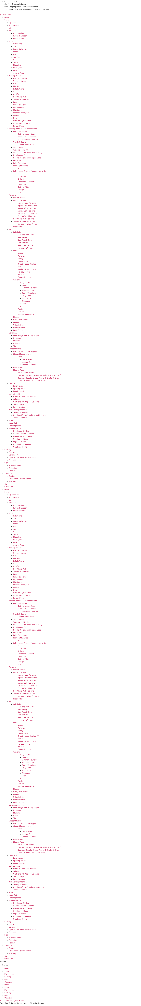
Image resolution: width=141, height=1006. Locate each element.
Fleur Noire (26, 298)
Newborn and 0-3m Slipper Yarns (31, 380)
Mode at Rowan (19, 200)
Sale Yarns (17, 44)
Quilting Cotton (24, 282)
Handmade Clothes (21, 431)
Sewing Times (14, 455)
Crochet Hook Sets (26, 144)
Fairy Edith (26, 296)
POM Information (16, 465)
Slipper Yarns (18, 370)
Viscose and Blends (26, 314)
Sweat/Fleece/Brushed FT (28, 264)
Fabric (11, 229)
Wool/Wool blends (20, 319)
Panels (16, 322)
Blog (6, 463)
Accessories (18, 367)
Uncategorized (15, 426)
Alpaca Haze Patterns (27, 203)
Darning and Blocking (22, 155)
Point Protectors (20, 163)
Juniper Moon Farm (21, 99)
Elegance (26, 301)
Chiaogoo (22, 176)
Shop (6, 20)
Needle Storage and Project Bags (27, 158)
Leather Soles (27, 362)
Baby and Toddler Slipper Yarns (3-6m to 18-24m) (38, 378)
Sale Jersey (22, 237)
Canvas (21, 312)
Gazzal (16, 91)
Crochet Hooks (19, 142)
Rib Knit (21, 274)
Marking (16, 341)
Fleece (16, 317)
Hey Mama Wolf (19, 97)
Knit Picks (22, 184)
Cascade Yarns (19, 81)
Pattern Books (19, 197)
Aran (15, 54)
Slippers (12, 30)
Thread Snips (18, 404)
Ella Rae (16, 86)
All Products (14, 25)
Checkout (8, 982)
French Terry (23, 261)
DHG (15, 83)
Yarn (11, 41)
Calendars (13, 468)
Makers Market (15, 428)
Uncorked (26, 285)
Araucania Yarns (20, 78)
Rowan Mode (18, 126)
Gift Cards (8, 487)
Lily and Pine (18, 107)
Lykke (20, 174)
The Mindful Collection (27, 182)
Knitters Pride (23, 187)
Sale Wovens (23, 243)
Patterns (12, 195)
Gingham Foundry (29, 288)
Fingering (17, 65)
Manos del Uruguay (21, 113)
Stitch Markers (19, 147)
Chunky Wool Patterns (27, 216)
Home (6, 17)
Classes (12, 452)
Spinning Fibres (19, 388)
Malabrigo (17, 110)
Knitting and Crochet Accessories (23, 129)
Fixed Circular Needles (27, 136)
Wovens (16, 280)
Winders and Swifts (21, 150)
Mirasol (16, 115)
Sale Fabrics (18, 232)
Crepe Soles (27, 359)
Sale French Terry (25, 240)
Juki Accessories (20, 418)
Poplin (20, 309)
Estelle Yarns (18, 89)
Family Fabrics (19, 327)
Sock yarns (17, 68)
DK (14, 60)
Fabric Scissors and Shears (24, 396)
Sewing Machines (20, 412)
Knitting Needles (20, 131)
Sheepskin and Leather (22, 354)
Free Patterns (18, 227)
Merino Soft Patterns (26, 211)
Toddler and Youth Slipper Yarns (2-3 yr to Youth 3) (39, 375)
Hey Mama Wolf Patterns (23, 219)
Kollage (21, 190)
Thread (16, 346)
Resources (13, 471)
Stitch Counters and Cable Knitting (27, 152)
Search (3, 961)
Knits (15, 251)
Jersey (20, 258)
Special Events (15, 460)
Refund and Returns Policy (20, 479)
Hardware (17, 338)
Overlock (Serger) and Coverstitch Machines (31, 415)
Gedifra (16, 94)
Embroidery (18, 386)
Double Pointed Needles (28, 139)
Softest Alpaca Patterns (27, 213)
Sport (15, 62)
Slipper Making (15, 349)
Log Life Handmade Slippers (25, 351)
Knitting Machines (20, 166)
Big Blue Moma (19, 441)
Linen (20, 306)
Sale (10, 28)
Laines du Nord (19, 105)
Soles (20, 357)
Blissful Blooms (28, 290)
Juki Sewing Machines (18, 410)
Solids (20, 253)
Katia (15, 102)
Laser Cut (13, 423)
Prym (20, 192)
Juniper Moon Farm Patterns (25, 221)
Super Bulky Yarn (20, 49)
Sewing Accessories (17, 333)
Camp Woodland (29, 293)
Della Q (21, 179)
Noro (15, 118)
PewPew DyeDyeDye (22, 121)
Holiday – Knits (24, 272)
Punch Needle (19, 391)
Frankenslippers (19, 38)
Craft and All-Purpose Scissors (26, 402)
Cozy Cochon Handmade (23, 434)
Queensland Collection (22, 123)
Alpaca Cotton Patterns (27, 205)
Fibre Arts (13, 383)
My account (14, 22)
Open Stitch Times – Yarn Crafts (22, 457)
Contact (12, 476)
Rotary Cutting (19, 407)
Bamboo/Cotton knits (27, 269)
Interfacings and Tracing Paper (26, 335)
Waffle (20, 266)
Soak (11, 420)
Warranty (12, 481)
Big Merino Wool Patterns (28, 224)
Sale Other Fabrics (25, 245)
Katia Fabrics (18, 330)
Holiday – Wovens (25, 248)
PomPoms (17, 160)
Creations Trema (20, 447)
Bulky (15, 52)
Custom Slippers (20, 33)
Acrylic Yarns (18, 73)
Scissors (16, 399)
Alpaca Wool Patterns (27, 208)
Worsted (16, 57)
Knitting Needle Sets (26, 134)
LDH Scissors (14, 394)
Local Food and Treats (22, 436)
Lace (15, 70)
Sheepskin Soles (29, 365)
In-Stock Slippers (20, 36)
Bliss (24, 304)
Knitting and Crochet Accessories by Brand (31, 171)
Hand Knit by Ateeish (22, 444)
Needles (16, 343)
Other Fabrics (18, 325)
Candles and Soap (20, 439)
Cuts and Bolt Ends (26, 235)
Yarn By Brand (15, 75)
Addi (19, 168)
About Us (8, 473)
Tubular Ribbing (24, 277)
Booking (7, 449)
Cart (6, 484)
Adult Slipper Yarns (26, 373)
